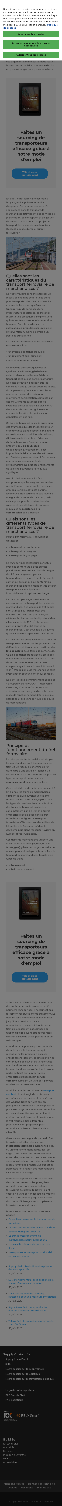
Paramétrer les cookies (31, 34)
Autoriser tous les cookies (31, 55)
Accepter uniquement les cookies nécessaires (31, 44)
